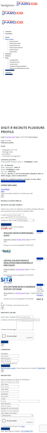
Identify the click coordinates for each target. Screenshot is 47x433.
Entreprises (8, 53)
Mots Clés (4, 218)
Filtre (2, 191)
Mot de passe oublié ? (8, 368)
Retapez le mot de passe (9, 408)
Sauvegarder (6, 224)
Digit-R (40, 299)
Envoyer (4, 342)
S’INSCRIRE (41, 368)
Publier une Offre (9, 70)
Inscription (5, 429)
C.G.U (23, 426)
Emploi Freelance (14, 49)
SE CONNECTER (27, 431)
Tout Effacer (5, 189)
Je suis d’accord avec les (14, 426)
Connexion (8, 31)
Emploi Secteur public (15, 43)
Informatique (32, 137)
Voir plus (40, 231)
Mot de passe (6, 358)
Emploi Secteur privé (15, 45)
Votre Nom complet (8, 317)
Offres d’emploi (9, 39)
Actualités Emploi (14, 59)
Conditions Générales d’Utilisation (18, 66)
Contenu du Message (8, 329)
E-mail (3, 215)
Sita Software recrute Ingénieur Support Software (19, 288)
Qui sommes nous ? (15, 62)
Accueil (7, 37)
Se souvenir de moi (10, 363)
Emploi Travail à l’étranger (16, 47)
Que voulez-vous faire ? (9, 413)
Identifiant (4, 354)
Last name (4, 389)
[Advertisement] (23, 100)
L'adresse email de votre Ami (11, 320)
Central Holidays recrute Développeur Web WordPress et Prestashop (18, 262)
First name (4, 384)
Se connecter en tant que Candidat (13, 181)
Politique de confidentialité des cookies (19, 68)
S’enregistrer (8, 33)
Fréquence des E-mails (9, 220)
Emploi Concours (14, 41)
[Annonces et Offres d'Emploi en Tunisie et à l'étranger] (19, 15)
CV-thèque (8, 55)
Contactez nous (14, 64)
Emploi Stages (13, 51)
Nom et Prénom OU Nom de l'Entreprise (15, 380)
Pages (7, 57)
